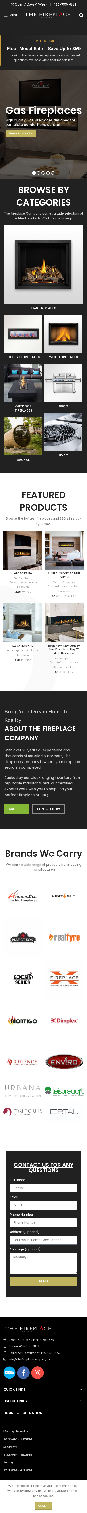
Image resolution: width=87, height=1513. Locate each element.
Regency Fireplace (64, 667)
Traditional (32, 650)
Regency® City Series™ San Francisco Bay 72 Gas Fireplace (64, 649)
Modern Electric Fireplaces (64, 586)
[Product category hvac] (63, 436)
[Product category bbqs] (63, 387)
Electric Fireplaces (64, 582)
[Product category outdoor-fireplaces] (23, 389)
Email (14, 1197)
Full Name (17, 1180)
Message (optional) (25, 1249)
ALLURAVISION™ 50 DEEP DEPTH (64, 575)
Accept (43, 1505)
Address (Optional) (25, 1232)
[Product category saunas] (23, 440)
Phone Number (21, 1214)
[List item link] (43, 1339)
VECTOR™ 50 (23, 573)
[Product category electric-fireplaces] (23, 338)
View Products (21, 133)
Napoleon (23, 587)
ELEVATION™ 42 (22, 646)
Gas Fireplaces (22, 578)
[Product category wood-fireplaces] (63, 338)
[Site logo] (47, 15)
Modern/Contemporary (23, 582)
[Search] (81, 15)
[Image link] (27, 1329)
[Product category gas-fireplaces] (43, 269)
